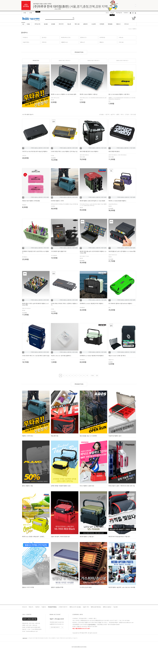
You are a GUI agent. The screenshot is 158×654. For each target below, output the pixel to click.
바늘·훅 (69, 24)
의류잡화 (102, 24)
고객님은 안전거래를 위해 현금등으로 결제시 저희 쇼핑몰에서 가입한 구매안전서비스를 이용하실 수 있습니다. (53, 638)
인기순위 (127, 114)
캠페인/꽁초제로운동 (96, 607)
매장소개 (31, 607)
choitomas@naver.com (127, 622)
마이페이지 (126, 12)
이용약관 (37, 607)
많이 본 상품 (133, 114)
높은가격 (112, 114)
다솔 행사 (115, 607)
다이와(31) (25, 37)
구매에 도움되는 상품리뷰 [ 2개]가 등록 (97, 352)
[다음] (92, 375)
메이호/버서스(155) (65, 37)
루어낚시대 (37, 24)
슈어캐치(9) (102, 37)
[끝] (97, 375)
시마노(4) (121, 37)
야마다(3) (44, 42)
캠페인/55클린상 (107, 607)
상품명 (117, 114)
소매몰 (24, 12)
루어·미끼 (61, 24)
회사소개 (24, 607)
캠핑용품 (110, 24)
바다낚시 (126, 24)
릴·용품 (46, 24)
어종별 (28, 24)
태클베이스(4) (64, 42)
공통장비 (85, 24)
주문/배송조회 (119, 12)
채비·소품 (77, 24)
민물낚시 (118, 24)
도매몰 (30, 12)
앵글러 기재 (86, 607)
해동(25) (102, 42)
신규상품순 (101, 114)
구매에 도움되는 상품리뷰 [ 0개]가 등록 (40, 148)
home (129, 28)
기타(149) (121, 42)
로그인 (107, 12)
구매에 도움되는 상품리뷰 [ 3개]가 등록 (97, 148)
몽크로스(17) (83, 37)
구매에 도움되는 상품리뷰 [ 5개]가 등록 (40, 197)
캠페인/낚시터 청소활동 (75, 607)
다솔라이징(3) (26, 42)
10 (87, 375)
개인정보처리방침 (52, 607)
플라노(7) (82, 42)
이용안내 (44, 607)
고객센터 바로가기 (63, 607)
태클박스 (135, 28)
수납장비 (93, 24)
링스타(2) (44, 37)
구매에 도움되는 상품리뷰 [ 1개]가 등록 (126, 197)
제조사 (122, 114)
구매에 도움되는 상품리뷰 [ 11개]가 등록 (125, 148)
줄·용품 (53, 24)
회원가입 (112, 12)
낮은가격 (107, 114)
